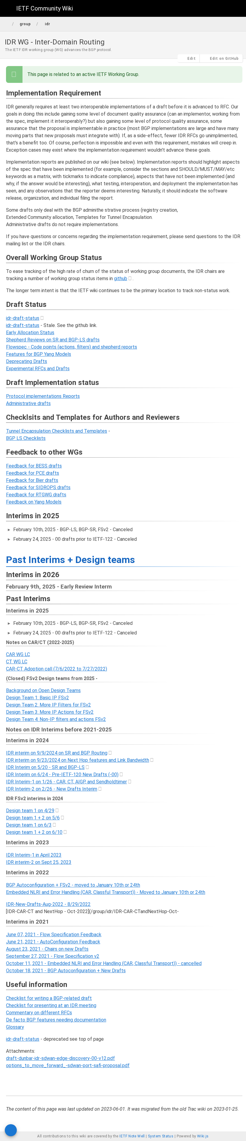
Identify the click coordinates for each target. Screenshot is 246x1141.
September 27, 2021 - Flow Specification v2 (52, 956)
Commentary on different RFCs (39, 1012)
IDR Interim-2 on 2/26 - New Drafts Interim (51, 789)
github (120, 278)
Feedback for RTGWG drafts (36, 495)
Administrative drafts (28, 403)
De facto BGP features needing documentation (56, 1020)
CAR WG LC (18, 654)
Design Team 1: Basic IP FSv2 (37, 698)
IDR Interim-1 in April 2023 (34, 855)
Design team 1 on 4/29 (30, 810)
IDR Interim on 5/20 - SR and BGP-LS (45, 767)
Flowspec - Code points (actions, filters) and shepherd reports (71, 347)
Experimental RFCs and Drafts (38, 368)
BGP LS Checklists (26, 438)
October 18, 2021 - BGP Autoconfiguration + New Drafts (66, 970)
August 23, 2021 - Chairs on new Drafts (47, 949)
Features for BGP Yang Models (38, 354)
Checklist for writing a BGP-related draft (49, 998)
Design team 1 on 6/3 (29, 825)
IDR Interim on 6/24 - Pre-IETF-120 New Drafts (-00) (62, 774)
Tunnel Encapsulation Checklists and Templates (56, 431)
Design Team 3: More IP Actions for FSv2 (50, 712)
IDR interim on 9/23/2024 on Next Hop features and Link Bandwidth (77, 760)
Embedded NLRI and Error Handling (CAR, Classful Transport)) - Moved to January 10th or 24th (105, 892)
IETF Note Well (132, 1136)
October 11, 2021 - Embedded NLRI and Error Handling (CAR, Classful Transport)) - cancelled (104, 963)
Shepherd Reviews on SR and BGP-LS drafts (53, 340)
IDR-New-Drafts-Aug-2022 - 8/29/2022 (48, 904)
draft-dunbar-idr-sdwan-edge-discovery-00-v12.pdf (60, 1058)
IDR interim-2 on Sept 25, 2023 (38, 862)
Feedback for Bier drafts (32, 480)
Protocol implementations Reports (43, 396)
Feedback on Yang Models (34, 502)
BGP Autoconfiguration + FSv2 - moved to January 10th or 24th (73, 885)
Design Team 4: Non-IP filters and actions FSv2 (56, 719)
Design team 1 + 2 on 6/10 (34, 832)
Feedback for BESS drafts (34, 466)
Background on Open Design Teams (43, 690)
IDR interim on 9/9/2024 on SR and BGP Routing (56, 753)
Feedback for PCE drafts (32, 473)
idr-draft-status (22, 318)
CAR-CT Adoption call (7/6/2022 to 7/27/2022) (56, 669)
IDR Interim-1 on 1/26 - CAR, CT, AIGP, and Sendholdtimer (66, 782)
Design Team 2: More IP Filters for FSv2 (48, 705)
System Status (160, 1136)
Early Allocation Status (30, 332)
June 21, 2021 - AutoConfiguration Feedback (53, 942)
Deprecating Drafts (26, 361)
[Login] (236, 8)
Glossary (15, 1027)
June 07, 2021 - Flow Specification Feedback (53, 934)
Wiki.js (203, 1136)
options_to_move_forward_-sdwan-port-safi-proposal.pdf (68, 1065)
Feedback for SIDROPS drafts (38, 487)
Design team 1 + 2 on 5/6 (33, 818)
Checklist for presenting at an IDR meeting (51, 1005)
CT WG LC (16, 661)
